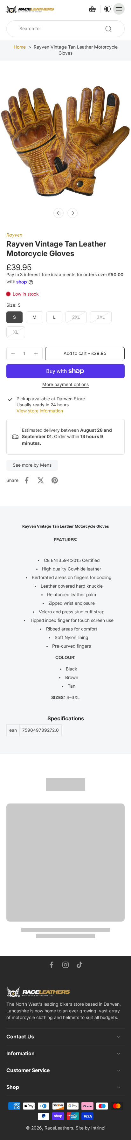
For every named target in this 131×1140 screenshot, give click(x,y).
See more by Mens (32, 465)
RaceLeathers (59, 1127)
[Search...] (108, 28)
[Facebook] (52, 965)
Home (20, 47)
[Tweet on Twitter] (41, 480)
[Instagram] (65, 965)
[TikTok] (79, 965)
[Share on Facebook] (27, 480)
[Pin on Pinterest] (55, 480)
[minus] (13, 354)
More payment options (65, 385)
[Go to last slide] (58, 213)
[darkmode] (105, 9)
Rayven (14, 234)
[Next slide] (72, 213)
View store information (40, 410)
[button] (85, 353)
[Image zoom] (65, 138)
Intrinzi (98, 1127)
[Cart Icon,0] (92, 9)
